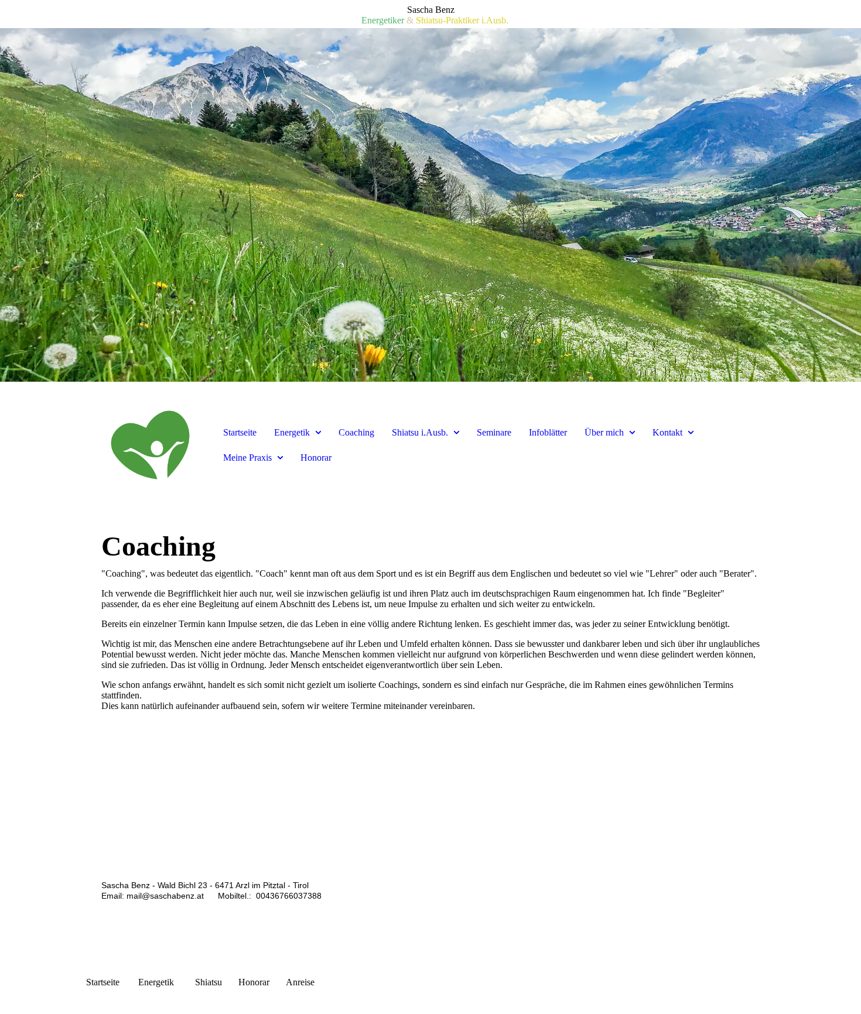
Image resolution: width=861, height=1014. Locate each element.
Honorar (316, 458)
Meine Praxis (247, 458)
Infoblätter (548, 432)
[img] (430, 205)
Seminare (494, 432)
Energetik (292, 432)
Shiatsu (208, 982)
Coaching (356, 432)
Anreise (300, 982)
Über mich (604, 432)
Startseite (240, 432)
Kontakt (667, 432)
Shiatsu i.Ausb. (420, 432)
